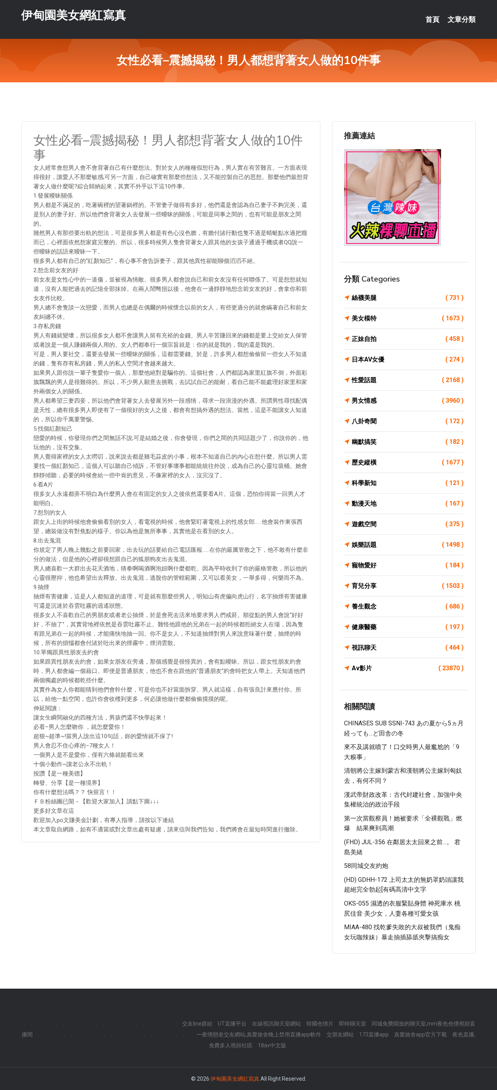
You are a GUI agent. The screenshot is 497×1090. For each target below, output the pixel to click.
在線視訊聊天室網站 (276, 1023)
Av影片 (408, 668)
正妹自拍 (408, 338)
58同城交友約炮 (366, 865)
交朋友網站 (340, 1034)
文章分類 (462, 19)
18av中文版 (272, 1045)
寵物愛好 (408, 565)
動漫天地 (408, 503)
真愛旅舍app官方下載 (420, 1034)
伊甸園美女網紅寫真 (73, 15)
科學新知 (408, 483)
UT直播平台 (232, 1023)
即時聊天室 (352, 1023)
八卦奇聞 (408, 421)
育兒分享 (408, 585)
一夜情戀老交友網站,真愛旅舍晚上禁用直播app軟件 (258, 1034)
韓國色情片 (320, 1023)
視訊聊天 (408, 647)
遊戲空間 (408, 524)
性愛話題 (408, 380)
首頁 (433, 19)
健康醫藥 (408, 627)
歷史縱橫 (408, 462)
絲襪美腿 (408, 297)
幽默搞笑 (408, 441)
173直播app (374, 1034)
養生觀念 (408, 606)
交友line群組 (197, 1023)
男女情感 (408, 400)
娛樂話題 (408, 544)
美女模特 (408, 318)
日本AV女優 (408, 359)
